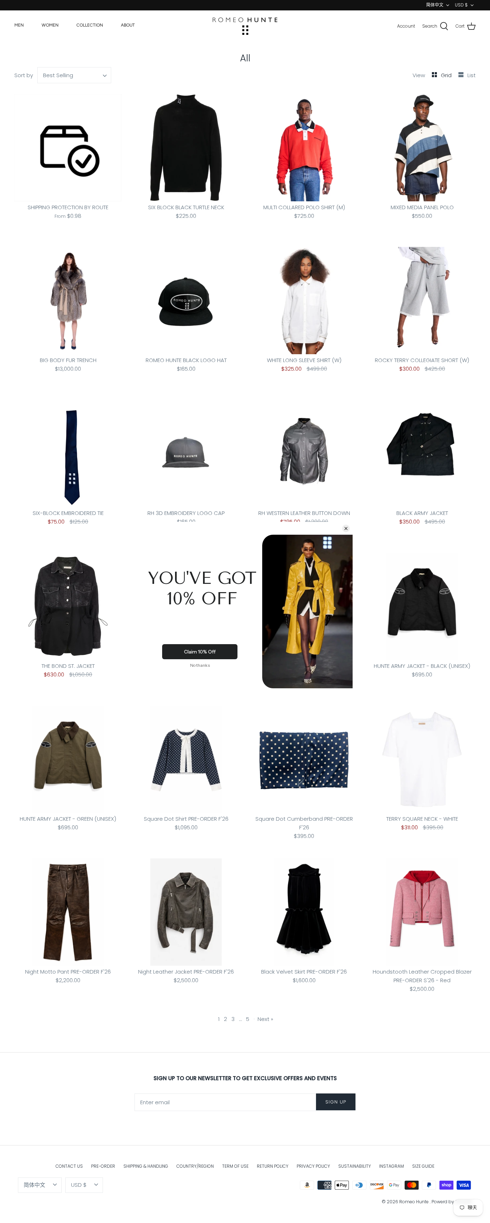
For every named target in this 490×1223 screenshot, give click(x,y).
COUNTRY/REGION (195, 1166)
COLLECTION (89, 25)
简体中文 (434, 5)
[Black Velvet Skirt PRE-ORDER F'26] (304, 912)
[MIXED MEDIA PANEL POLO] (422, 147)
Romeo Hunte (414, 1202)
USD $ (461, 5)
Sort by (23, 75)
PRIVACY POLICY (313, 1166)
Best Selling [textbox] (58, 75)
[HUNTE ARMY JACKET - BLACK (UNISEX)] (422, 606)
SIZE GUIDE (423, 1166)
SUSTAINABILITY (354, 1166)
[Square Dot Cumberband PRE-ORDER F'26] (304, 759)
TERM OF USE (235, 1166)
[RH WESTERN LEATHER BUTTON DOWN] (304, 453)
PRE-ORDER (103, 1166)
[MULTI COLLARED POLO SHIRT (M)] (304, 147)
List (471, 75)
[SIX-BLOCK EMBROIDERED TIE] (68, 453)
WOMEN (50, 25)
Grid (447, 75)
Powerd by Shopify (452, 1202)
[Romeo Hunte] (245, 26)
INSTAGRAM (391, 1166)
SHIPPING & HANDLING (145, 1166)
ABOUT (128, 25)
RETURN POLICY (272, 1166)
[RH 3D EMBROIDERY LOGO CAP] (186, 453)
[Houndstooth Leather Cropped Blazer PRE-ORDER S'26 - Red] (422, 912)
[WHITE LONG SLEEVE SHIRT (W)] (304, 300)
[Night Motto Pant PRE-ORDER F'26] (68, 912)
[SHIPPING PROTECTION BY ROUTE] (68, 147)
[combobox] (74, 75)
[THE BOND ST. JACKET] (68, 606)
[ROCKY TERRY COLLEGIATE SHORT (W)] (422, 300)
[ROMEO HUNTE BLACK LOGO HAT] (186, 300)
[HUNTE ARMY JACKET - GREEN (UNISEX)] (68, 759)
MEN (19, 25)
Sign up (335, 1101)
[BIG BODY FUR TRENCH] (68, 300)
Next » (265, 1019)
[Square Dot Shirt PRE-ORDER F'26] (186, 759)
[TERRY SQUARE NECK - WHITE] (422, 759)
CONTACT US (69, 1166)
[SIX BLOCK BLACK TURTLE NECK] (186, 147)
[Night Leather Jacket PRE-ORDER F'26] (186, 912)
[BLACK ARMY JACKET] (422, 453)
